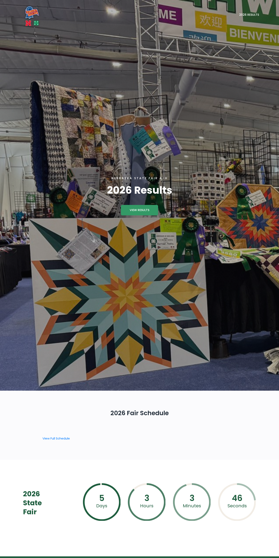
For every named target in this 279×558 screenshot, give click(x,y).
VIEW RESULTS (139, 210)
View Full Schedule (56, 438)
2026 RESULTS (249, 15)
